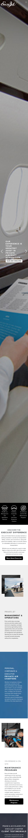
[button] (26, 251)
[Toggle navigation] (26, 2)
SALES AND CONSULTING (14, 261)
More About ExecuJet (14, 558)
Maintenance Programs (14, 801)
